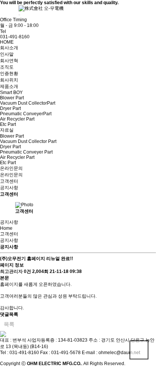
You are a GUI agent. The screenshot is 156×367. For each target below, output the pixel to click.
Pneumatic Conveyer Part (26, 152)
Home (6, 228)
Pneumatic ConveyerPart (25, 113)
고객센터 (9, 181)
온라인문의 (11, 168)
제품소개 (9, 86)
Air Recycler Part (17, 119)
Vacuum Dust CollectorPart (27, 103)
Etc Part (8, 124)
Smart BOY (11, 92)
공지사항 (9, 187)
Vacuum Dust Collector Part (28, 141)
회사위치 (9, 80)
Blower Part (12, 97)
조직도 (7, 67)
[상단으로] (138, 349)
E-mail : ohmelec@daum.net (111, 352)
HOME (7, 42)
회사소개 (9, 47)
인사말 (7, 54)
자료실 (7, 130)
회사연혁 (9, 60)
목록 (9, 324)
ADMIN (11, 13)
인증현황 (9, 73)
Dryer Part (10, 108)
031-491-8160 (15, 36)
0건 (27, 271)
